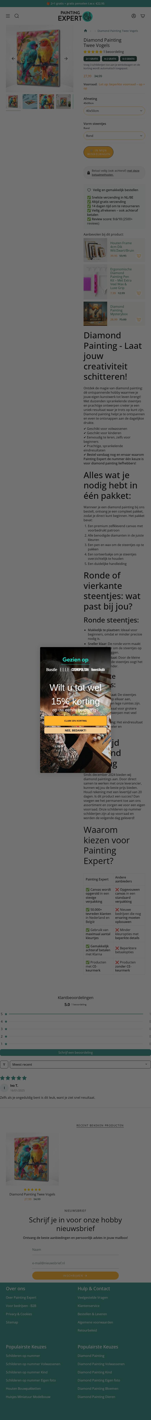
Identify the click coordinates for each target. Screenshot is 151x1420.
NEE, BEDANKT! (75, 730)
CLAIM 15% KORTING (75, 721)
